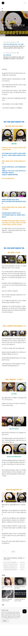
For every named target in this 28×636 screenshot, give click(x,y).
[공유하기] (6, 552)
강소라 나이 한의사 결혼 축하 (9, 562)
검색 (22, 3)
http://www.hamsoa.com (9, 52)
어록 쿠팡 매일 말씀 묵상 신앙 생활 (13, 44)
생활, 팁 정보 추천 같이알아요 (10, 558)
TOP (25, 635)
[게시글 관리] (8, 552)
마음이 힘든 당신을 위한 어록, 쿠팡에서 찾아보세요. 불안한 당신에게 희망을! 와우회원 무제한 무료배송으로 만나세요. (13, 47)
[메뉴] (25, 3)
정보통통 (20, 558)
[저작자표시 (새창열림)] (17, 551)
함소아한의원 (7, 55)
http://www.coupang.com (10, 42)
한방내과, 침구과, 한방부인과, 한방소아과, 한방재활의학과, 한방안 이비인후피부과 (13, 57)
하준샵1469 (4, 610)
